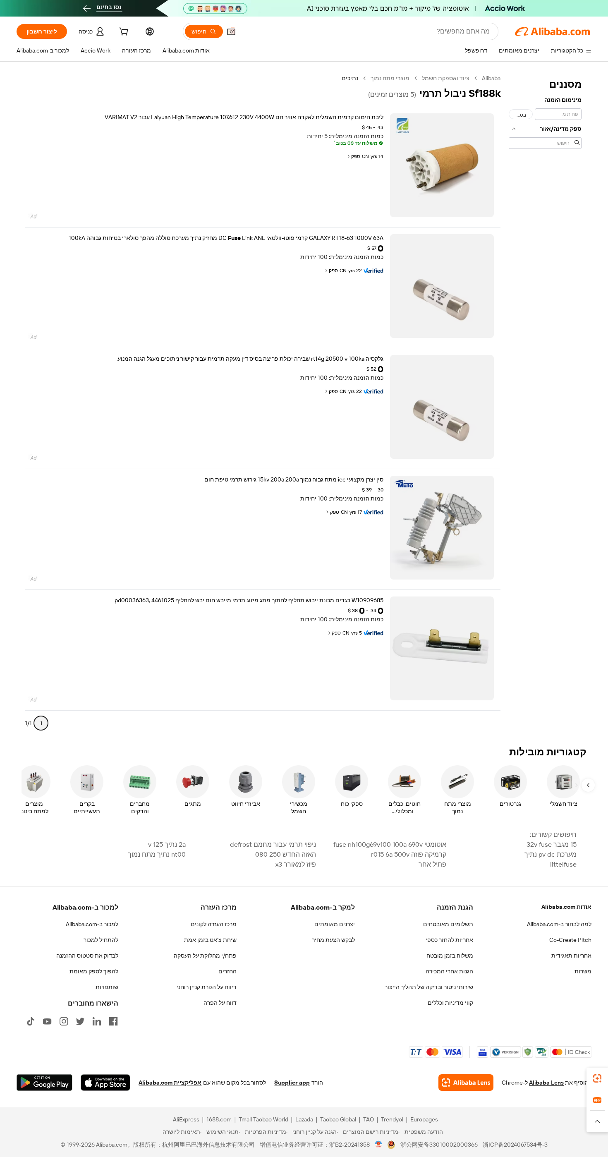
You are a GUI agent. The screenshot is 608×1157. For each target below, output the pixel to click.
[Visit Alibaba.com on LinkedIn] (97, 1021)
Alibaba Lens (546, 1082)
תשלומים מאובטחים (448, 924)
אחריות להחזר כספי (449, 940)
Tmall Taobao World (263, 1119)
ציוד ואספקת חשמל (445, 78)
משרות (582, 971)
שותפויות (107, 987)
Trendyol (392, 1119)
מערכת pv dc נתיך (550, 854)
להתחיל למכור (101, 940)
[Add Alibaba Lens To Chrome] (465, 1082)
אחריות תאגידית (571, 955)
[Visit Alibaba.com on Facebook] (113, 1021)
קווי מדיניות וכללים (450, 1002)
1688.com (219, 1119)
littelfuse (563, 864)
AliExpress (186, 1119)
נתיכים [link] (350, 78)
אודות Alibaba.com (566, 906)
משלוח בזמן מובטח (449, 955)
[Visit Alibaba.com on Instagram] (64, 1021)
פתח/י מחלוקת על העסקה (205, 955)
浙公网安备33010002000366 (439, 1144)
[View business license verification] (379, 1144)
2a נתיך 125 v (167, 844)
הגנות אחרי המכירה (449, 971)
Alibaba (491, 78)
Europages (424, 1119)
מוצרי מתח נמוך (390, 78)
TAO (368, 1119)
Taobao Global (338, 1119)
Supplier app (292, 1082)
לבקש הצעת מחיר (333, 940)
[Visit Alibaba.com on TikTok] (31, 1021)
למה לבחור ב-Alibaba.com (559, 924)
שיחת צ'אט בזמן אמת (210, 940)
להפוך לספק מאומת (93, 971)
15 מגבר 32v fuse (552, 844)
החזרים (227, 971)
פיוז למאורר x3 (295, 864)
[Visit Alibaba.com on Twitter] (80, 1021)
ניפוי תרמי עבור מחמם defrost (273, 844)
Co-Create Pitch (570, 940)
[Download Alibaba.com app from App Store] (105, 1082)
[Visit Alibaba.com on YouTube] (47, 1021)
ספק (355, 156)
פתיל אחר (432, 864)
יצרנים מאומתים (334, 924)
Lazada (304, 1119)
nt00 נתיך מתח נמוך (157, 854)
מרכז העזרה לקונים (214, 924)
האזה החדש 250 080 (285, 854)
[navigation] (545, 404)
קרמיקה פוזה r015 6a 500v (408, 854)
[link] (597, 1078)
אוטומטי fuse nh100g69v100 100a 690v (389, 844)
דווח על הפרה (220, 1002)
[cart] (123, 32)
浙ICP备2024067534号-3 (515, 1144)
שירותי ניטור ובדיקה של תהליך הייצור (429, 987)
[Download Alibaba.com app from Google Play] (44, 1082)
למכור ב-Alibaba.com (92, 924)
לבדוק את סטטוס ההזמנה (87, 955)
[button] (231, 31)
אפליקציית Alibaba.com (170, 1082)
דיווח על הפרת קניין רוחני (207, 987)
